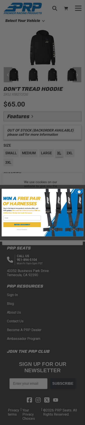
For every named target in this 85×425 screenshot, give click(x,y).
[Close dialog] (79, 191)
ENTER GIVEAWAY (22, 224)
